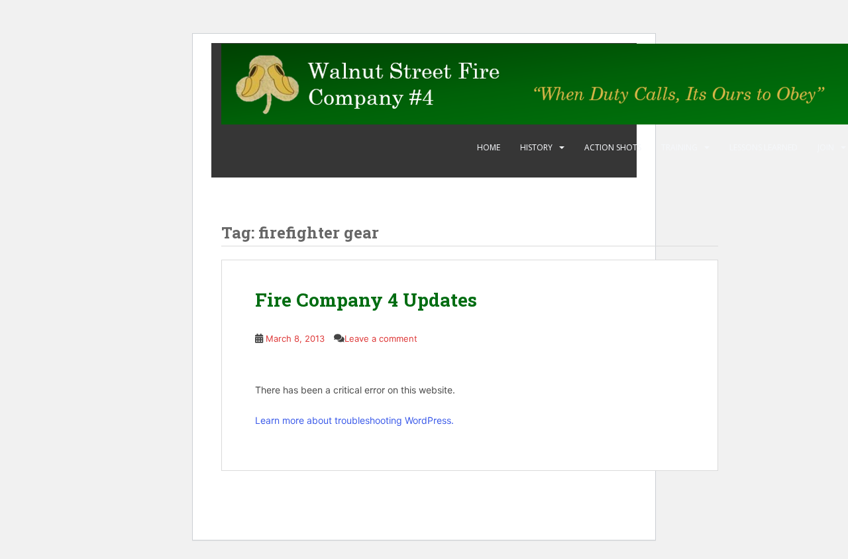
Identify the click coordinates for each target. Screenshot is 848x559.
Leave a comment (380, 338)
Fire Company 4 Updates (366, 299)
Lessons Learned (763, 147)
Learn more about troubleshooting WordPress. (354, 420)
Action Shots (612, 147)
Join (826, 147)
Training (679, 147)
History (536, 147)
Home (488, 147)
